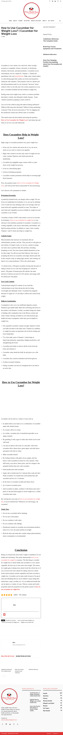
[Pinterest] (58, 1)
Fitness (20, 20)
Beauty (45, 20)
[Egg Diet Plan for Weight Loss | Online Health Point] (25, 701)
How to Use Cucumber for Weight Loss (10, 622)
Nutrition (27, 20)
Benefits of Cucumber (11, 620)
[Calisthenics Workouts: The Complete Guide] (7, 664)
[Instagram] (52, 1)
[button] (60, 21)
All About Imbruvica (33, 669)
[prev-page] (2, 676)
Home (10, 20)
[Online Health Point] (31, 10)
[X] (60, 1)
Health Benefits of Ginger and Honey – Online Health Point (35, 694)
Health (15, 20)
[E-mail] (4, 615)
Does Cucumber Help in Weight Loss (26, 620)
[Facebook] (50, 1)
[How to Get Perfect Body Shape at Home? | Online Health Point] (25, 708)
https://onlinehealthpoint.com (19, 644)
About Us (49, 733)
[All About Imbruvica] (35, 664)
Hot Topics (51, 20)
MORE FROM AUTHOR (23, 656)
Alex (4, 36)
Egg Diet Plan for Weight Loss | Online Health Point (35, 701)
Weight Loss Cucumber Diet (27, 622)
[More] (18, 632)
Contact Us (55, 733)
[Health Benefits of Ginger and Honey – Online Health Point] (25, 694)
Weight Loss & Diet (36, 20)
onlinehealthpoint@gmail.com (9, 720)
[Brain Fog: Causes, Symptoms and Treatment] (21, 664)
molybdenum (19, 76)
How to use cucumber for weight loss (22, 220)
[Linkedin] (55, 1)
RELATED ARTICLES (7, 656)
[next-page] (5, 676)
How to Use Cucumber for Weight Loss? (14, 120)
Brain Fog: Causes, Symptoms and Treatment (19, 671)
